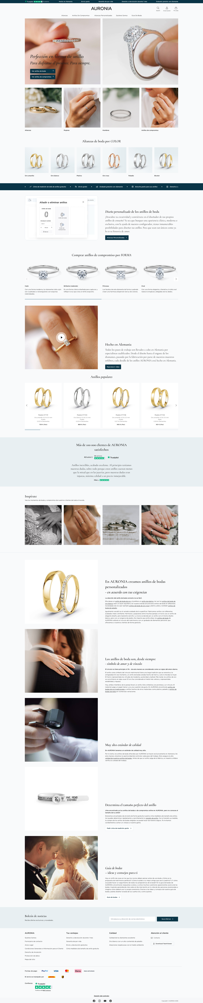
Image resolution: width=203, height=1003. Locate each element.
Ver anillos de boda (39, 71)
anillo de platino (148, 601)
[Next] (176, 279)
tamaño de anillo (152, 818)
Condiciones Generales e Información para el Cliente (44, 949)
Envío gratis (85, 1)
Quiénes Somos (30, 938)
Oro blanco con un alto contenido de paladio (125, 941)
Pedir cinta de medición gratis (118, 828)
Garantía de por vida (106, 1)
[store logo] (101, 10)
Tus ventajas (72, 933)
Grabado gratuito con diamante (167, 1)
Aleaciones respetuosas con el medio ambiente (126, 945)
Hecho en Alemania (65, 1)
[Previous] (27, 279)
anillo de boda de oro (123, 601)
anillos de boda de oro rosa (139, 606)
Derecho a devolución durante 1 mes (134, 1)
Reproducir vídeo (113, 367)
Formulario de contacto (33, 941)
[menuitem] (65, 15)
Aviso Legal (29, 945)
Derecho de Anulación (33, 952)
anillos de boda (162, 618)
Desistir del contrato (101, 996)
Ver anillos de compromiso (41, 77)
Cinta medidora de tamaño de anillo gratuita (82, 949)
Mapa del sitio (30, 959)
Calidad (113, 933)
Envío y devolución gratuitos (76, 945)
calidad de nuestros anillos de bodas (118, 758)
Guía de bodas (112, 897)
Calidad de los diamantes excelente (122, 938)
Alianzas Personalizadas (115, 238)
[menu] (101, 15)
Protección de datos (32, 956)
